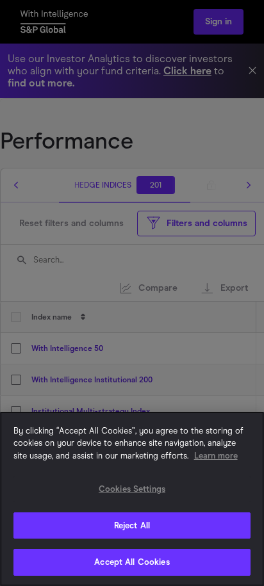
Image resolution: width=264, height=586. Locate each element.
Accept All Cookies (131, 562)
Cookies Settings (132, 489)
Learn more (216, 455)
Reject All (132, 525)
